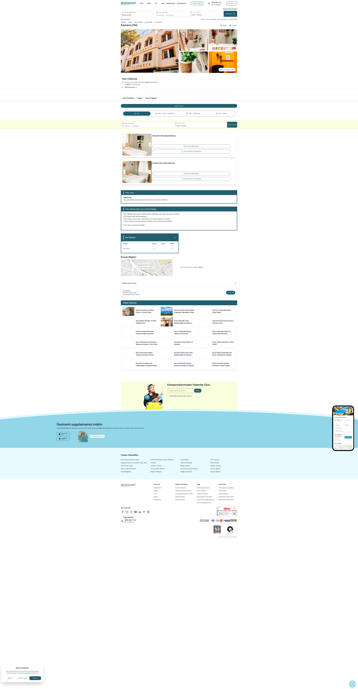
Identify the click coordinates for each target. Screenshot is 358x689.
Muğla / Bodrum (156, 472)
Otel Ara (229, 14)
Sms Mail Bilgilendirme (204, 503)
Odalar (139, 98)
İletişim (156, 491)
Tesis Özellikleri (128, 98)
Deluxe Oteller (215, 472)
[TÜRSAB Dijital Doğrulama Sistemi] (227, 511)
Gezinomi (123, 22)
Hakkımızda (157, 488)
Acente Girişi (222, 491)
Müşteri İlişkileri (180, 497)
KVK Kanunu (157, 500)
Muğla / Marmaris (186, 472)
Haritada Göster (148, 268)
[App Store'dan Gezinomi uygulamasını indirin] (63, 434)
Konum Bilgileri (151, 98)
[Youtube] (135, 512)
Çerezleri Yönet (22, 678)
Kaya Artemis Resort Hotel (130, 460)
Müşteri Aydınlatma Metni (183, 491)
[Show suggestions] (153, 13)
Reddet (10, 678)
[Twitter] (131, 512)
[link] (197, 3)
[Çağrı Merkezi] (209, 3)
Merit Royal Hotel (127, 466)
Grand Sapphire (126, 472)
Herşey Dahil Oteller (158, 469)
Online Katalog (223, 494)
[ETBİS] (217, 529)
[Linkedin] (140, 512)
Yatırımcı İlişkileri (197, 3)
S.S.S (155, 494)
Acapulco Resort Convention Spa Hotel (134, 463)
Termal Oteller (215, 469)
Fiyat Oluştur (232, 125)
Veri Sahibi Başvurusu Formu (184, 494)
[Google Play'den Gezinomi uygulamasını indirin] (63, 439)
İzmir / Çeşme (214, 460)
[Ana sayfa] (128, 3)
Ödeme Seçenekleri (203, 488)
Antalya (153, 463)
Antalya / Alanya (156, 466)
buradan (27, 673)
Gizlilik (156, 497)
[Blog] (148, 512)
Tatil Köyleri (184, 460)
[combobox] (135, 15)
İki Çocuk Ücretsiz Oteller (188, 469)
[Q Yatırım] (230, 529)
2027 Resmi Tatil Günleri (226, 500)
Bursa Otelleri (139, 22)
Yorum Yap (231, 292)
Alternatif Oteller (186, 463)
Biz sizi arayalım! (216, 4)
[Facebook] (122, 512)
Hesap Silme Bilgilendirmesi (205, 500)
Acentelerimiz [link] (181, 3)
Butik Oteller (214, 463)
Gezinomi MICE (180, 500)
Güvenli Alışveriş (180, 488)
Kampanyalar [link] (170, 3)
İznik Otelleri (148, 22)
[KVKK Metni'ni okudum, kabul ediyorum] (169, 395)
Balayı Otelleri (185, 466)
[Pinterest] (144, 512)
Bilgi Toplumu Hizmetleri (204, 497)
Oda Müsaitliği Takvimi (192, 146)
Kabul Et (35, 678)
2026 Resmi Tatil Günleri (226, 497)
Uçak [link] (162, 3)
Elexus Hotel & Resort (128, 469)
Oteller (130, 22)
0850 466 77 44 (216, 2)
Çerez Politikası (201, 491)
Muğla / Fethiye (215, 466)
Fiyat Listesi (179, 106)
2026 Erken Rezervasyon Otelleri (162, 460)
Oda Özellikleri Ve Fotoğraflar (192, 151)
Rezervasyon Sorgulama (226, 488)
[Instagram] (127, 512)
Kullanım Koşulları (202, 494)
